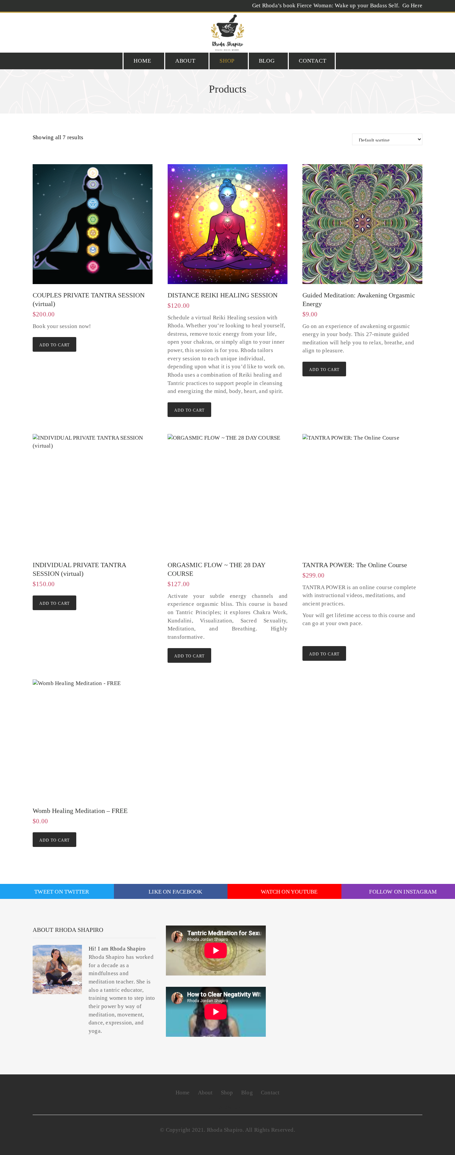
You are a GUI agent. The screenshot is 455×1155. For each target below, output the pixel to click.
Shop (227, 61)
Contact (312, 61)
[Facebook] (38, 29)
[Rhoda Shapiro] (227, 32)
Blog (267, 61)
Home (142, 61)
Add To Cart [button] (54, 345)
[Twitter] (52, 29)
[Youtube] (78, 29)
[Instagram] (65, 29)
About (185, 61)
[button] (419, 29)
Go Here (411, 5)
